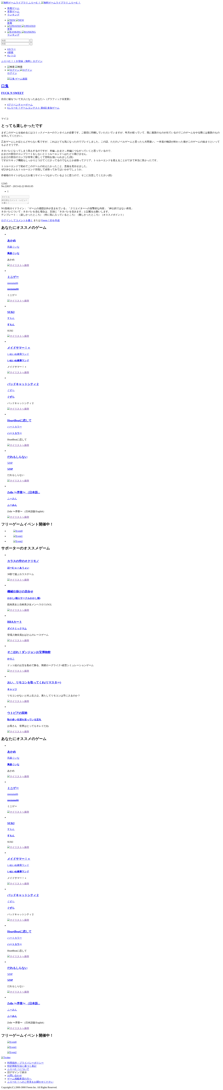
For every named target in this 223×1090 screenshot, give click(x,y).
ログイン (37, 61)
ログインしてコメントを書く (17, 220)
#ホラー (11, 49)
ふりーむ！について (18, 1069)
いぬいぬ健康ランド (18, 354)
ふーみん (12, 498)
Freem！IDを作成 (50, 220)
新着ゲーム (13, 8)
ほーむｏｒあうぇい (18, 568)
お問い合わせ (14, 1075)
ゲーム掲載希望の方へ (19, 1078)
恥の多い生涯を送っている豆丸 (24, 719)
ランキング (13, 14)
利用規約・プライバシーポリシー (25, 1062)
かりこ (11, 658)
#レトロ (11, 55)
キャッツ (12, 689)
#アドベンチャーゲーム (20, 104)
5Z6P (10, 463)
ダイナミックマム (17, 628)
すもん (11, 318)
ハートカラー (14, 426)
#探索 (10, 52)
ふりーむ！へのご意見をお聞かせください (30, 1082)
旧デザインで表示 (17, 1072)
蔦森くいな (13, 247)
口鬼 (4, 86)
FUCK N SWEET (12, 93)
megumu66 (12, 283)
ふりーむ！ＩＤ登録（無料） (17, 61)
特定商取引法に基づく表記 (21, 1066)
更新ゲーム (13, 11)
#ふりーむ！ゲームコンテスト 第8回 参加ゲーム (33, 108)
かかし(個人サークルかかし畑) (23, 598)
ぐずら (11, 390)
